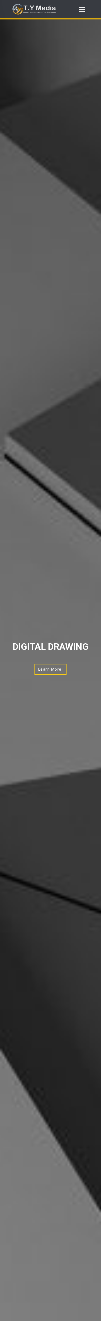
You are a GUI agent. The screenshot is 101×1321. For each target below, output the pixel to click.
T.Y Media (40, 9)
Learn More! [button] (50, 669)
